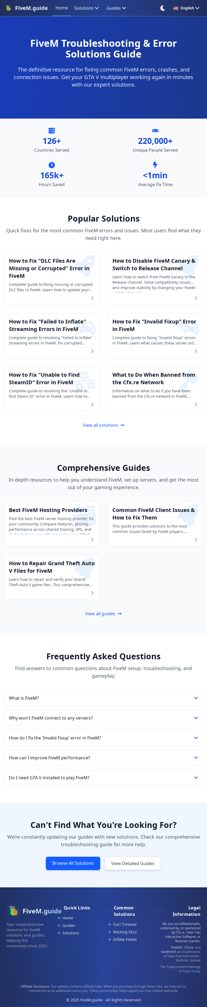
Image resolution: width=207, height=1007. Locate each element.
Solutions (84, 8)
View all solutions (100, 425)
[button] (103, 698)
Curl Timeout (125, 924)
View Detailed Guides (132, 863)
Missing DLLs (125, 931)
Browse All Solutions (73, 863)
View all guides (100, 614)
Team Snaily (191, 971)
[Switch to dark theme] (163, 8)
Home (68, 917)
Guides (113, 8)
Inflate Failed (125, 939)
